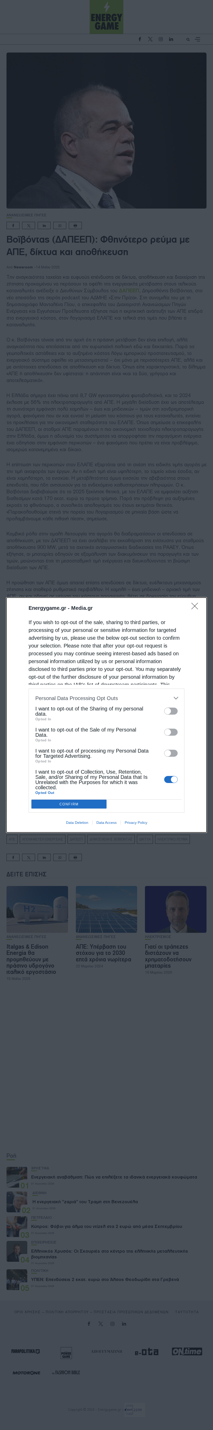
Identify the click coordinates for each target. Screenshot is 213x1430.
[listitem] (106, 698)
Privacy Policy (136, 822)
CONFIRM (69, 804)
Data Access (106, 822)
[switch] (171, 711)
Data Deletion (77, 822)
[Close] (196, 608)
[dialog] (106, 715)
